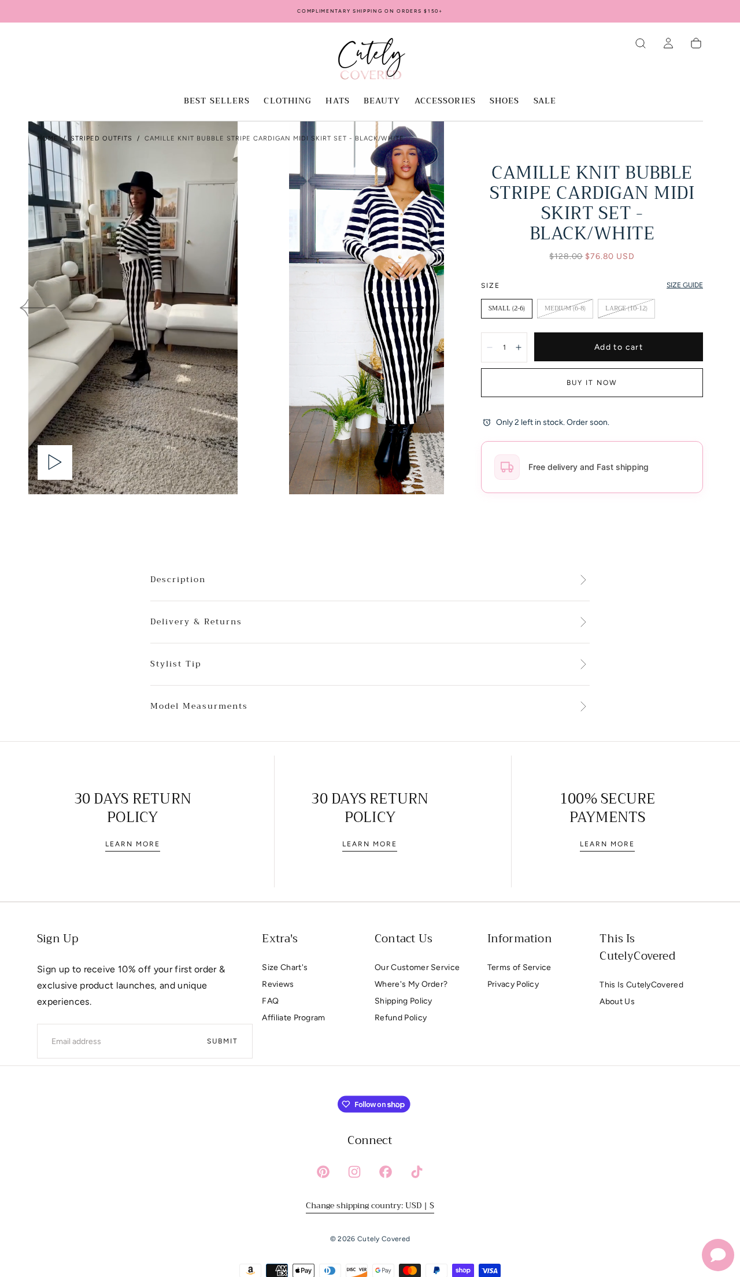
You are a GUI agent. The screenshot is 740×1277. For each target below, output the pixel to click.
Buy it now (592, 383)
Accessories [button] (445, 102)
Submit (222, 1041)
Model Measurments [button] (199, 706)
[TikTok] (416, 1171)
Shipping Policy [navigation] (403, 1001)
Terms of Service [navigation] (519, 967)
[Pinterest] (323, 1171)
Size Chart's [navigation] (285, 967)
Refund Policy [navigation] (401, 1018)
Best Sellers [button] (217, 102)
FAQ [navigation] (270, 1001)
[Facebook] (385, 1171)
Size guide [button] (685, 285)
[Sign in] (668, 43)
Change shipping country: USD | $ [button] (370, 1205)
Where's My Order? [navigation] (411, 984)
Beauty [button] (382, 102)
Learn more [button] (132, 844)
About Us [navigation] (617, 1001)
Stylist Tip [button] (175, 664)
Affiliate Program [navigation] (293, 1018)
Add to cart (618, 347)
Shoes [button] (505, 102)
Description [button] (178, 580)
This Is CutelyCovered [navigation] (641, 985)
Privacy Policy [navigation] (513, 984)
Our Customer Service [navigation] (417, 967)
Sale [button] (545, 102)
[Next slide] (407, 308)
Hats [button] (337, 102)
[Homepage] (370, 60)
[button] (641, 43)
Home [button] (47, 138)
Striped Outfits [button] (101, 138)
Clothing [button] (288, 102)
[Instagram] (354, 1171)
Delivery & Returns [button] (196, 622)
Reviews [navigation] (278, 984)
